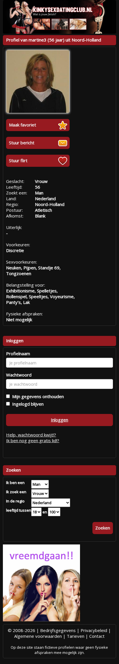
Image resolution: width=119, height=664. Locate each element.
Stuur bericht (21, 142)
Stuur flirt (18, 160)
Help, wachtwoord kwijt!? (31, 435)
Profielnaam (18, 353)
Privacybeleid (94, 630)
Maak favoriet (22, 125)
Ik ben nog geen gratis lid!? (32, 440)
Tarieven (75, 636)
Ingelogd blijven (27, 404)
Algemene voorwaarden (38, 636)
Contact (97, 636)
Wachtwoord (18, 375)
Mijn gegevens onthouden (37, 396)
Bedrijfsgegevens (58, 630)
